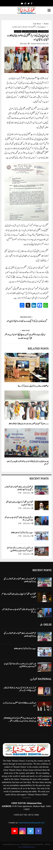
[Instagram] (22, 831)
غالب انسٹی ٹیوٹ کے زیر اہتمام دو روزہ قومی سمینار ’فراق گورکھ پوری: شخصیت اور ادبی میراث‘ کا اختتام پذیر (20, 549)
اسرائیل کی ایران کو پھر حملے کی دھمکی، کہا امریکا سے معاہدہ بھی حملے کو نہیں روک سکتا (19, 518)
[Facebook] (38, 831)
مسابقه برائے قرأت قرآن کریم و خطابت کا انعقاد (22, 532)
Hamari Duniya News (38, 43)
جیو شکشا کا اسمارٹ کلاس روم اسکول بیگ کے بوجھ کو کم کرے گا (33, 386)
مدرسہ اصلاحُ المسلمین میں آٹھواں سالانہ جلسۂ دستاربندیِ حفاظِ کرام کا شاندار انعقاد (29, 423)
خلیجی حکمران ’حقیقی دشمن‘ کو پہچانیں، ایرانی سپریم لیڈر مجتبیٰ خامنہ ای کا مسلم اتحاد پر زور (19, 503)
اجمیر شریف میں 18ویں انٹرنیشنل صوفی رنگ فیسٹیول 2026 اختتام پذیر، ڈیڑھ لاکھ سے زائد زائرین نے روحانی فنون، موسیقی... (20, 719)
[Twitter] (30, 831)
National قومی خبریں (43, 31)
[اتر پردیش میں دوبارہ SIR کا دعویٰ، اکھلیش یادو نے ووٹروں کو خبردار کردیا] (45, 706)
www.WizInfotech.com (26, 847)
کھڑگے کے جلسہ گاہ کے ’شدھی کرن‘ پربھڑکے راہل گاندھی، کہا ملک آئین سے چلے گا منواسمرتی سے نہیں (20, 689)
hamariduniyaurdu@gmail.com (31, 822)
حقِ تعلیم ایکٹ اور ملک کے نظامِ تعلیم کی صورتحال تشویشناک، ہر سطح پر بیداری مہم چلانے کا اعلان (18, 488)
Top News (18, 31)
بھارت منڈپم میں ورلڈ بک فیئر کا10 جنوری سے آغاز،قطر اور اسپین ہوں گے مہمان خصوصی (28, 463)
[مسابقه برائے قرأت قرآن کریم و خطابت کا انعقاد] (42, 535)
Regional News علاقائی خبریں (30, 31)
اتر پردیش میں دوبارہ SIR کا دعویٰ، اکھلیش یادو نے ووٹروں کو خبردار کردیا (19, 704)
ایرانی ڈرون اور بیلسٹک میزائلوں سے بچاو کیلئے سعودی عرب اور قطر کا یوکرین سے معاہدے (25, 336)
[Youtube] (14, 831)
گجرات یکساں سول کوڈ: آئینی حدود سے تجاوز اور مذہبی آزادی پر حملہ (26, 321)
